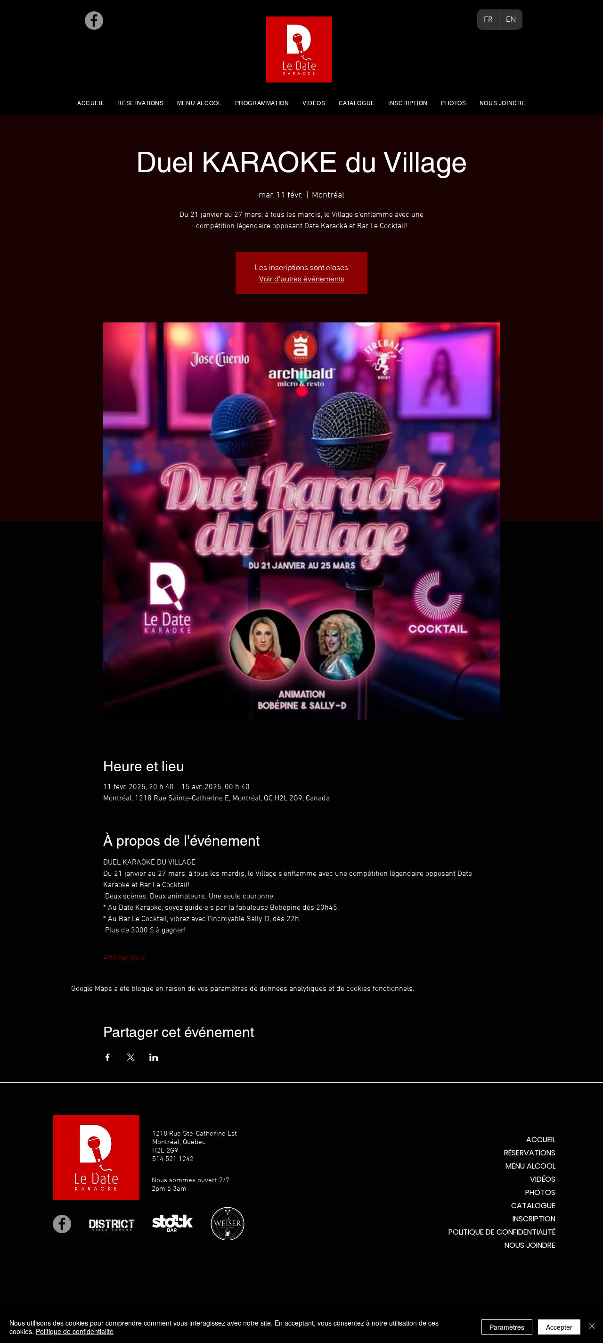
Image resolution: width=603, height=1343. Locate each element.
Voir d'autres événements (301, 278)
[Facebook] (94, 20)
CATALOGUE (533, 1205)
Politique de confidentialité (75, 1331)
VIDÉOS (542, 1179)
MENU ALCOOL (530, 1166)
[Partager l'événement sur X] (130, 1057)
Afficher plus (124, 958)
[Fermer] (591, 1326)
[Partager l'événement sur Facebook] (107, 1057)
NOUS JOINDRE (530, 1245)
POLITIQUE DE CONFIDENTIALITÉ (501, 1232)
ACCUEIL (540, 1139)
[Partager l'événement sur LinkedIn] (153, 1057)
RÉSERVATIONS (529, 1152)
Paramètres (506, 1327)
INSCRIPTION (534, 1218)
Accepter (559, 1327)
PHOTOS (540, 1192)
